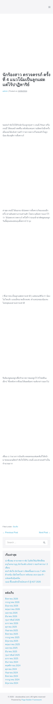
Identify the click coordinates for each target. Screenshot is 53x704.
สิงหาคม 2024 (11, 676)
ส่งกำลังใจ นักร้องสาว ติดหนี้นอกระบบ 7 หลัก (25, 571)
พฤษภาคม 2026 (12, 609)
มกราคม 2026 (11, 623)
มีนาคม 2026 (11, 616)
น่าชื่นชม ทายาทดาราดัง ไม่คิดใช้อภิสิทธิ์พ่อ (25, 561)
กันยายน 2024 (11, 673)
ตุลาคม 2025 (11, 627)
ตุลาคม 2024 (11, 669)
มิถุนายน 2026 (11, 606)
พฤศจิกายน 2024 (12, 665)
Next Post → (44, 532)
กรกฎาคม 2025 (12, 637)
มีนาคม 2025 (11, 651)
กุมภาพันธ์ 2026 (12, 620)
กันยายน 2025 (11, 630)
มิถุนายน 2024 (11, 683)
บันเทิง (15, 527)
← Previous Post (10, 532)
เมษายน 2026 (11, 613)
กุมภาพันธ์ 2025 (12, 655)
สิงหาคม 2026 (11, 599)
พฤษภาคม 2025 (12, 644)
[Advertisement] (26, 41)
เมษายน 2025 (11, 648)
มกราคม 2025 (11, 658)
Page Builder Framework (31, 700)
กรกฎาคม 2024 (12, 680)
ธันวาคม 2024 (11, 662)
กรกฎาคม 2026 (12, 602)
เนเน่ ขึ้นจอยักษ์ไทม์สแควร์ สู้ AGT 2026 (23, 582)
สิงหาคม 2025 (11, 634)
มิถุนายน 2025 (11, 641)
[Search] (44, 542)
